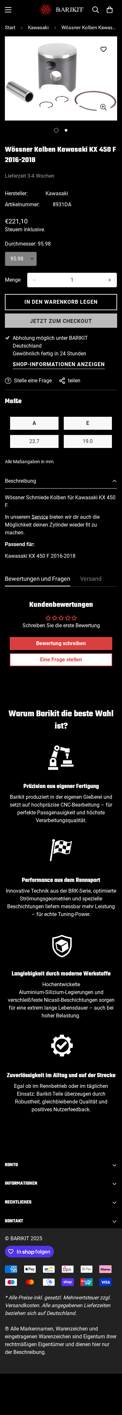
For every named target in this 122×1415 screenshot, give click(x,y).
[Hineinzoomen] (103, 107)
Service (40, 517)
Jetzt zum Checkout (61, 321)
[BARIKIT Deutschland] (61, 9)
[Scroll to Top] (110, 1380)
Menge (12, 280)
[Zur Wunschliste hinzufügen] (103, 49)
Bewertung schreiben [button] (61, 643)
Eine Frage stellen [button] (61, 660)
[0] (109, 9)
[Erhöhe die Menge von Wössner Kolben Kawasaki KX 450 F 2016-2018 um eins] (109, 280)
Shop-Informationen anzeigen (59, 364)
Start (10, 28)
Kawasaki (38, 28)
